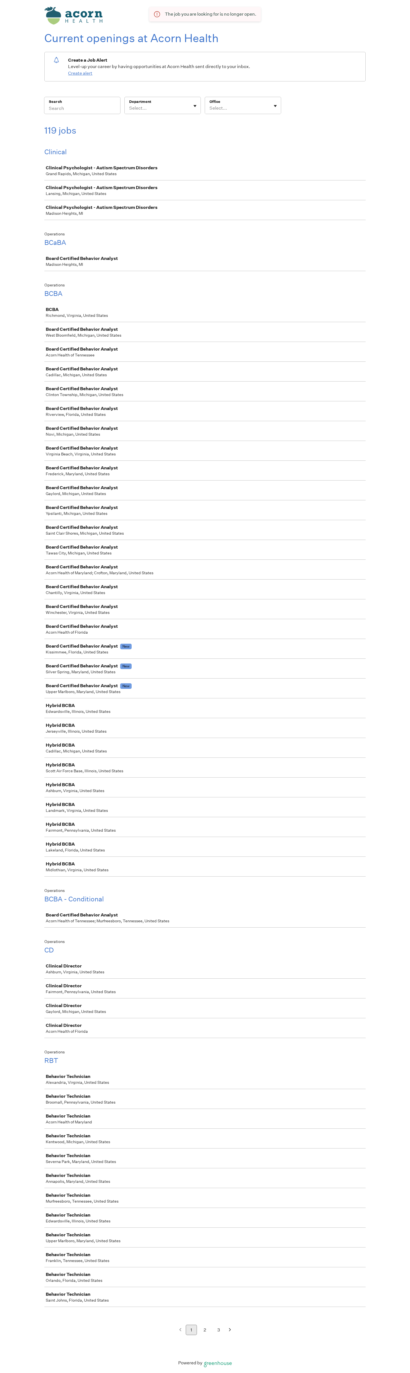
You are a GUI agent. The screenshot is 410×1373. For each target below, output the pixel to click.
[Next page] (230, 1330)
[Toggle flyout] (195, 106)
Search (55, 101)
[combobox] (129, 108)
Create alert (80, 73)
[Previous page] (180, 1330)
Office (214, 101)
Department (140, 101)
